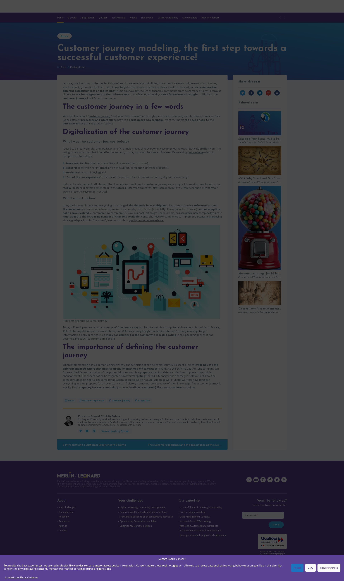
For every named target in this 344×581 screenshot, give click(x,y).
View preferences (329, 568)
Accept (297, 568)
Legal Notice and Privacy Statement (21, 577)
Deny (310, 568)
